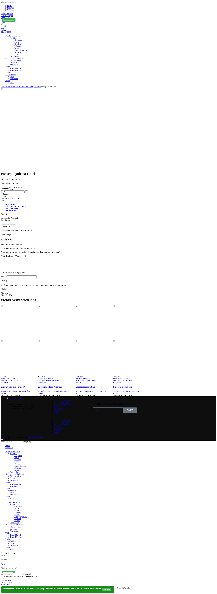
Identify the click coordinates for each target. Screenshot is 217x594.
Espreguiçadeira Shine (86, 387)
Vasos (12, 83)
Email (3, 281)
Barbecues (13, 62)
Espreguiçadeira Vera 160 (50, 387)
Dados (56, 406)
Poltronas (17, 46)
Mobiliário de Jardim (13, 87)
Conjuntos (18, 40)
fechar (3, 555)
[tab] (70, 204)
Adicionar (5, 194)
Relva (12, 77)
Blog (56, 412)
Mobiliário (13, 38)
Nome (4, 277)
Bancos (17, 48)
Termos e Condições (61, 402)
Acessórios (14, 64)
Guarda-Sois (14, 56)
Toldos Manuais (15, 68)
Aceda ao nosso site (8, 20)
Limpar (11, 189)
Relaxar (17, 54)
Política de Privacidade (62, 400)
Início (3, 87)
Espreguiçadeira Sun (122, 387)
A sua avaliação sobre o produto (13, 273)
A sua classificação (8, 256)
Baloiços (17, 52)
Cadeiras (17, 44)
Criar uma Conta (8, 572)
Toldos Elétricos (15, 71)
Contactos (57, 410)
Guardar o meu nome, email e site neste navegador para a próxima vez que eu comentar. (35, 285)
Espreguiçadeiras (20, 50)
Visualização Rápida (8, 378)
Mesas (16, 42)
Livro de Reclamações (62, 404)
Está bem (107, 589)
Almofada (5, 188)
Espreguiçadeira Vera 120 (13, 387)
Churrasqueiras (15, 60)
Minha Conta (59, 408)
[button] (70, 416)
